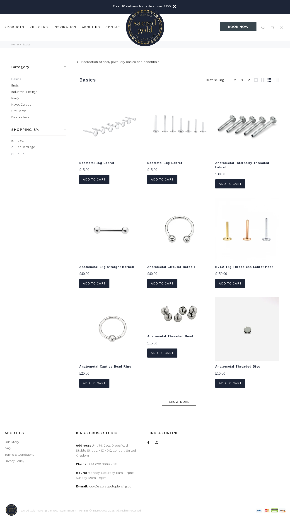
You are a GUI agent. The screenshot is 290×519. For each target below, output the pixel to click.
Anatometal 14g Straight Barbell (107, 267)
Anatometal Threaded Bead (170, 336)
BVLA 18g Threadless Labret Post (244, 267)
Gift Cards (19, 111)
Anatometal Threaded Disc (237, 366)
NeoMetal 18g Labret (164, 163)
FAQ (8, 448)
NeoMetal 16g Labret (96, 163)
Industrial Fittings (24, 92)
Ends (15, 85)
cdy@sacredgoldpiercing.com (111, 486)
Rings (15, 98)
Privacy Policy (14, 461)
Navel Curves (21, 104)
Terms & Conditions (19, 454)
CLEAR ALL (20, 154)
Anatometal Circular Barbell (171, 267)
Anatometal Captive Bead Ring (105, 366)
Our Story (12, 442)
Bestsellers (20, 117)
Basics (16, 79)
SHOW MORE (179, 401)
